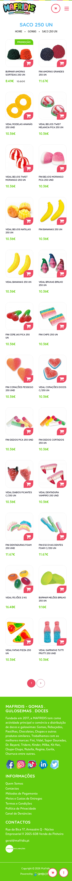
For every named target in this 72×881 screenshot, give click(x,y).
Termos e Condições (19, 803)
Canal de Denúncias (19, 813)
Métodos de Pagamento (22, 793)
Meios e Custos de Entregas (24, 798)
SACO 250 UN (36, 24)
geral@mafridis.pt (17, 840)
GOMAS (32, 31)
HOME (18, 31)
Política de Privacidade (21, 808)
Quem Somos (14, 783)
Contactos (12, 788)
